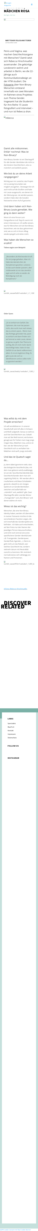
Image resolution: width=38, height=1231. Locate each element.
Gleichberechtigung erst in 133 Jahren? (19, 623)
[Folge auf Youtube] (21, 750)
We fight (6, 15)
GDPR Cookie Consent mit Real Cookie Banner (15, 1230)
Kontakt (11, 730)
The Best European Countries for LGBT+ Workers (19, 652)
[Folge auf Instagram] (9, 750)
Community (10, 660)
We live (12, 15)
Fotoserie (8, 84)
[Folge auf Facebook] (13, 750)
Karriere (12, 630)
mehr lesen (19, 633)
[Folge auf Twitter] (17, 750)
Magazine (19, 630)
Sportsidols (12, 723)
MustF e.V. (11, 727)
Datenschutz (12, 738)
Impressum (12, 734)
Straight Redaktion (15, 627)
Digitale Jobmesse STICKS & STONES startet (19, 681)
